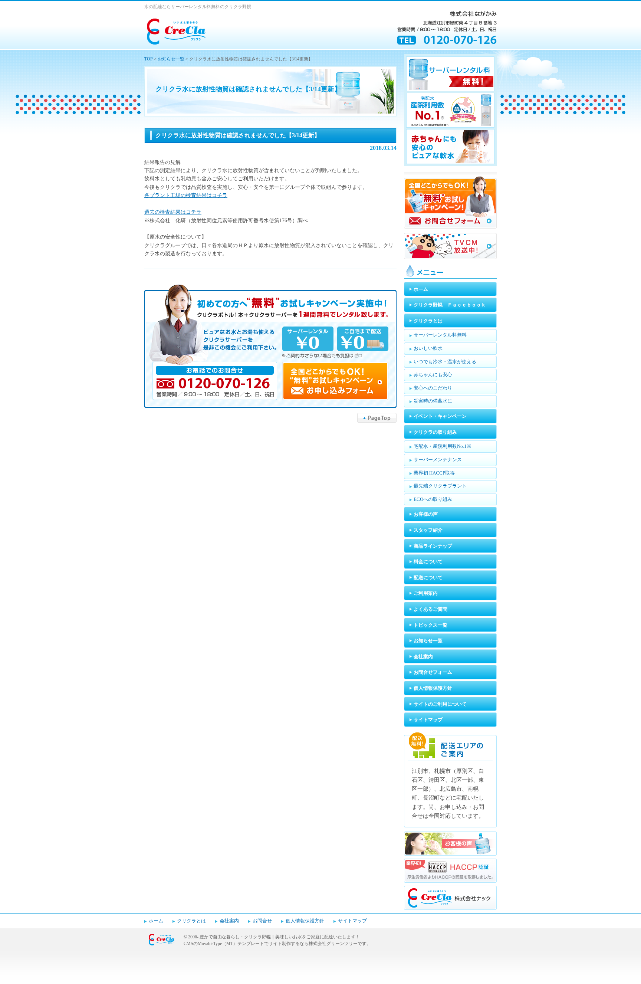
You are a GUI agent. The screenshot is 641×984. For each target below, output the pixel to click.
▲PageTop (377, 418)
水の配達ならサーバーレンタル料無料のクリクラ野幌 (197, 6)
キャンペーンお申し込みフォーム (270, 346)
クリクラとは (191, 921)
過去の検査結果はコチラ (172, 212)
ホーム (156, 921)
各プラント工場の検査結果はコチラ (185, 195)
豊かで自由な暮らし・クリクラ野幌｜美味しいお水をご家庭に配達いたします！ (280, 936)
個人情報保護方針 (305, 921)
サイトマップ (352, 921)
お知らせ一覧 (171, 59)
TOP (148, 59)
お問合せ (262, 921)
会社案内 (229, 921)
